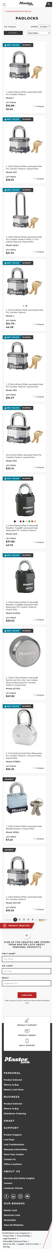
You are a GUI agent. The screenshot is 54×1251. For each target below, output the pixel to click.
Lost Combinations (14, 1144)
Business (12, 1096)
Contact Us (10, 1159)
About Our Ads (9, 1244)
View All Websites (13, 1225)
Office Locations (13, 1164)
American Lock (12, 1215)
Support (11, 1127)
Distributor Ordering (15, 1113)
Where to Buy (11, 1085)
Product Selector (13, 1080)
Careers (8, 1183)
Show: (34, 27)
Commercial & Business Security (18, 11)
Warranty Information (15, 1149)
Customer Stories (13, 1188)
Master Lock (10, 1210)
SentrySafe (10, 1220)
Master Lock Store (13, 1089)
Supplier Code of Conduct (28, 1244)
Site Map (6, 1247)
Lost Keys (9, 1139)
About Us (12, 1171)
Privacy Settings (23, 1236)
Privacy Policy (8, 1236)
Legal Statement (9, 1238)
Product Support (13, 1135)
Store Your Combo (14, 1154)
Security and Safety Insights (19, 1178)
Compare (40, 106)
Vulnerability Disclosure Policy (15, 1241)
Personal (12, 1072)
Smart (9, 1120)
